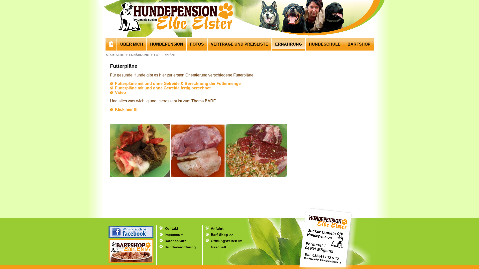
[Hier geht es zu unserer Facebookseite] (131, 237)
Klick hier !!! (126, 109)
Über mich (131, 44)
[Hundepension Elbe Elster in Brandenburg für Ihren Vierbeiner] (111, 45)
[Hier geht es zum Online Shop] (131, 262)
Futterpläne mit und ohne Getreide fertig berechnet (163, 88)
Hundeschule (325, 44)
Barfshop (359, 44)
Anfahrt (217, 228)
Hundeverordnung (180, 247)
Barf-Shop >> (222, 235)
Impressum (174, 235)
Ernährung (288, 44)
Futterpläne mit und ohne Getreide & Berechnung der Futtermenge (178, 83)
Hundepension (166, 44)
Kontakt (171, 228)
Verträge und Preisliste (239, 44)
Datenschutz (175, 241)
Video (120, 92)
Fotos (197, 44)
